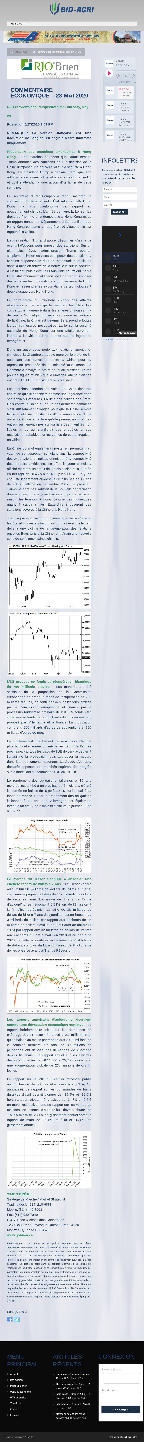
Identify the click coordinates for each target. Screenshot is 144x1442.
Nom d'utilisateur (111, 1369)
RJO (79, 51)
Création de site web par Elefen (123, 1437)
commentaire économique (51, 51)
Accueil (14, 1374)
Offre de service (18, 1397)
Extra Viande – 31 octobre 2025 (71, 1404)
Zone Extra (15, 1403)
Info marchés (17, 1380)
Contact (14, 1409)
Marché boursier (18, 1386)
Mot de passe (110, 1390)
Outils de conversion (20, 1391)
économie (71, 51)
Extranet (14, 1415)
